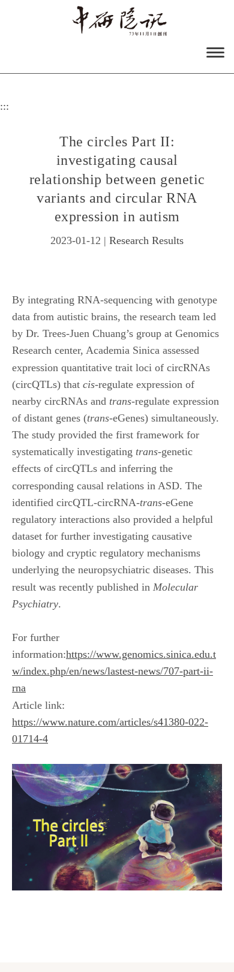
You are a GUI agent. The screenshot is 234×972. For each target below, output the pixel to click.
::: (4, 106)
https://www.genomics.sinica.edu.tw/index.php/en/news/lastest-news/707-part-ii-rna (114, 671)
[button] (212, 51)
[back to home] (120, 21)
